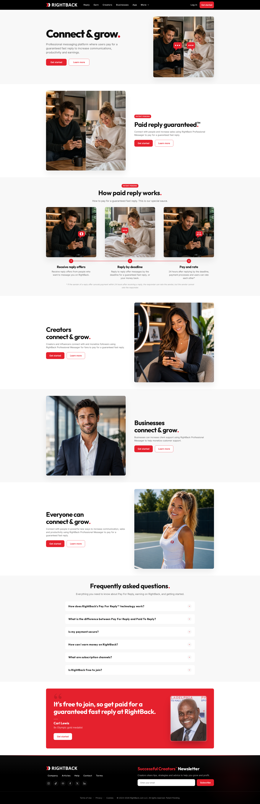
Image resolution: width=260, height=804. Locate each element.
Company (53, 775)
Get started (206, 5)
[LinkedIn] (84, 783)
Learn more (81, 63)
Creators (107, 5)
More (144, 5)
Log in (194, 5)
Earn (96, 5)
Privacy (99, 798)
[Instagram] (48, 783)
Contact (87, 775)
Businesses (122, 5)
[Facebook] (70, 783)
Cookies (109, 798)
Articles (66, 775)
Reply (87, 5)
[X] (77, 783)
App (135, 5)
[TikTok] (55, 783)
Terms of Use (86, 798)
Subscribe (205, 782)
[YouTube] (63, 783)
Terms (99, 775)
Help (76, 775)
